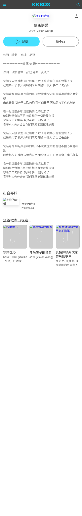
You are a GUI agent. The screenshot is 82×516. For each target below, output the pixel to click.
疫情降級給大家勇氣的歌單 (67, 254)
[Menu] (4, 4)
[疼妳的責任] (41, 15)
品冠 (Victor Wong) (41, 31)
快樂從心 (9, 252)
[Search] (78, 4)
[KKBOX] (41, 4)
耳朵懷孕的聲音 (40, 252)
